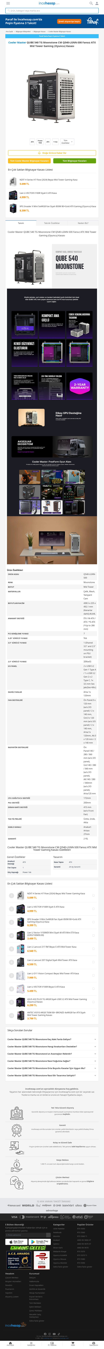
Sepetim (8, 1293)
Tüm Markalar (35, 1303)
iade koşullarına (78, 1146)
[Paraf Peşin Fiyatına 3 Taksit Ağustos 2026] (52, 21)
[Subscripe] (48, 1235)
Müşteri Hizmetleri (13, 1281)
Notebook (57, 1232)
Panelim (8, 1285)
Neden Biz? (83, 223)
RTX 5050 (81, 1228)
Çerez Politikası (35, 1310)
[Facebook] (45, 1334)
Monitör (56, 1236)
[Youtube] (54, 1334)
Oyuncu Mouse (59, 1259)
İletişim (32, 1277)
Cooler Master (17, 42)
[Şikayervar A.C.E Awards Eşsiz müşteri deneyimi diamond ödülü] (18, 1260)
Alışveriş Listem (12, 1296)
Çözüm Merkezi (11, 1277)
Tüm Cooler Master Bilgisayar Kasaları (29, 160)
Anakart (56, 1240)
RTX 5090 (81, 1263)
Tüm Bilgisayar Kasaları (75, 160)
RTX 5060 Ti (82, 1236)
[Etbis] (42, 1260)
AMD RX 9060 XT (84, 1240)
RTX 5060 (81, 1232)
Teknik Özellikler (52, 223)
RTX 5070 (81, 1251)
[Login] (8, 3)
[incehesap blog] (16, 1313)
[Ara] (9, 10)
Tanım (21, 223)
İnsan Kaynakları (36, 1285)
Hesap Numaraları (37, 1293)
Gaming (43, 235)
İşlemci (56, 1244)
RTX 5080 (81, 1259)
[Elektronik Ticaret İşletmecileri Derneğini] (77, 1217)
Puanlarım (9, 1289)
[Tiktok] (59, 1334)
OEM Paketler (59, 1228)
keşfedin (66, 1114)
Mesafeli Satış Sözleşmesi (35, 1315)
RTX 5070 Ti (82, 1255)
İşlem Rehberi (35, 1307)
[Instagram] (49, 1334)
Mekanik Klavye (59, 1251)
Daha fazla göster (60, 1266)
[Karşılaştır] (93, 895)
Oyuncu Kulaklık (60, 1255)
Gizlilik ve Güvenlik (37, 1289)
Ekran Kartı (58, 1247)
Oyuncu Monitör (60, 1263)
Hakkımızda (34, 1281)
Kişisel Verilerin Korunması (35, 1297)
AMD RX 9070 (83, 1247)
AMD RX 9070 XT (84, 1244)
